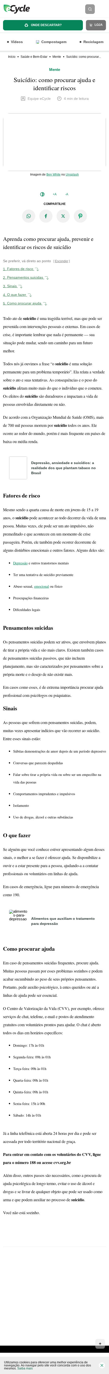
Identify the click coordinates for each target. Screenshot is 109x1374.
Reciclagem (93, 42)
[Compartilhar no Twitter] (63, 216)
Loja (98, 25)
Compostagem (53, 42)
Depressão (20, 563)
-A (66, 194)
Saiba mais (25, 1368)
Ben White (53, 174)
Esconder (61, 261)
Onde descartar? (46, 25)
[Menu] (103, 9)
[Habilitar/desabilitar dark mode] (42, 194)
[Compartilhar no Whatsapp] (28, 216)
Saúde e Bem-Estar (34, 56)
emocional (41, 586)
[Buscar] (90, 9)
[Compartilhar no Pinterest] (80, 216)
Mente (56, 56)
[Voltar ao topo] (100, 1344)
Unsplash (72, 174)
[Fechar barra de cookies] (102, 1365)
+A (55, 194)
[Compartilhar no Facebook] (45, 216)
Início (11, 56)
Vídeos (17, 42)
